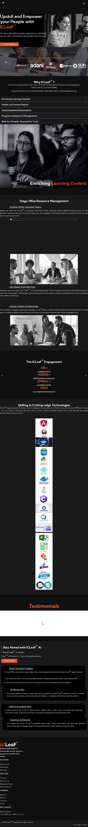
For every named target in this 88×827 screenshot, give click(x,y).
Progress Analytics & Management (19, 116)
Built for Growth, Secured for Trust (20, 121)
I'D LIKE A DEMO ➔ (9, 44)
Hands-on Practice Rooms (15, 104)
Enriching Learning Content (16, 99)
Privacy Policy (77, 825)
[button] (44, 99)
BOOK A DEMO (9, 661)
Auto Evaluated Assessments (16, 110)
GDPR (85, 825)
